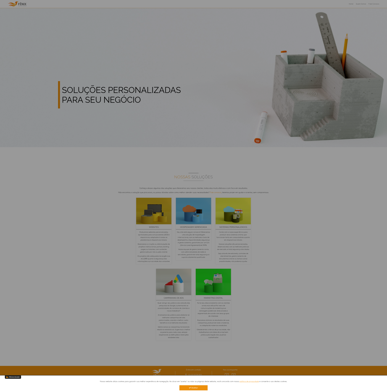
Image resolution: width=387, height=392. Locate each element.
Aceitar (194, 388)
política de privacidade (249, 381)
